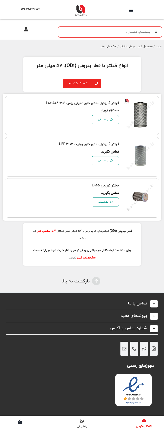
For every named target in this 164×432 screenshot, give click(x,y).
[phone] (134, 349)
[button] (82, 303)
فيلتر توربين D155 (105, 185)
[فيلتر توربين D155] (140, 184)
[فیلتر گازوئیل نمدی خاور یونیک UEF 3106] (140, 143)
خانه (158, 47)
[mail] (124, 349)
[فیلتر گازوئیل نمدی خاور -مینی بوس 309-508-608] (140, 102)
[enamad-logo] (133, 377)
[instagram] (154, 349)
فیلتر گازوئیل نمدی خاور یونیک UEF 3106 (89, 144)
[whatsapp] (144, 349)
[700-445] (80, 6)
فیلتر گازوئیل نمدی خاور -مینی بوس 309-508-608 (82, 103)
